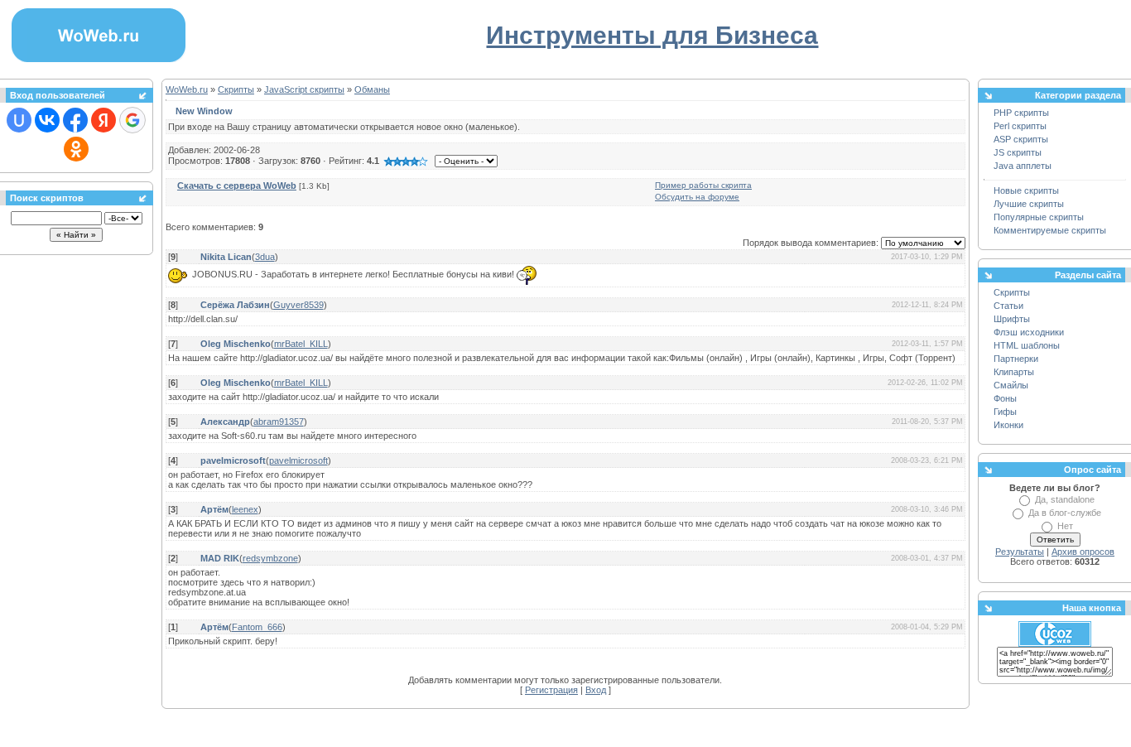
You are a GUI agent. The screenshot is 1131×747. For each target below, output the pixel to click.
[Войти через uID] (19, 120)
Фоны (1005, 398)
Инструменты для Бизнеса (652, 35)
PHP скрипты (1021, 113)
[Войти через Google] (132, 120)
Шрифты (1012, 319)
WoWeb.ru (187, 89)
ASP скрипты (1021, 139)
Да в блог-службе (1064, 513)
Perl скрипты (1020, 126)
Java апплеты (1023, 166)
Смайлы (1011, 385)
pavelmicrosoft (298, 460)
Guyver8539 (298, 305)
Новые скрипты (1026, 190)
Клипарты (1014, 372)
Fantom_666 (257, 627)
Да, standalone (1065, 499)
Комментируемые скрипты (1050, 230)
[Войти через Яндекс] (103, 120)
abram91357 (278, 422)
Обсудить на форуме (697, 196)
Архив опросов (1083, 552)
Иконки (1008, 425)
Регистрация (551, 690)
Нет (1065, 526)
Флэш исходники (1029, 332)
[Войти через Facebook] (75, 120)
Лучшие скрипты (1029, 204)
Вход (595, 690)
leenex (245, 509)
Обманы (372, 89)
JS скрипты (1018, 152)
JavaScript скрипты (304, 89)
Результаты (1019, 552)
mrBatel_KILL (301, 344)
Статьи (1008, 306)
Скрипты (236, 89)
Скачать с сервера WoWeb (236, 185)
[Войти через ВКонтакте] (47, 120)
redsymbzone (270, 558)
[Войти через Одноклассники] (76, 149)
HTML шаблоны (1027, 345)
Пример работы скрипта (703, 185)
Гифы (1005, 412)
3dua (265, 257)
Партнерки (1016, 359)
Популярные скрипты (1039, 217)
